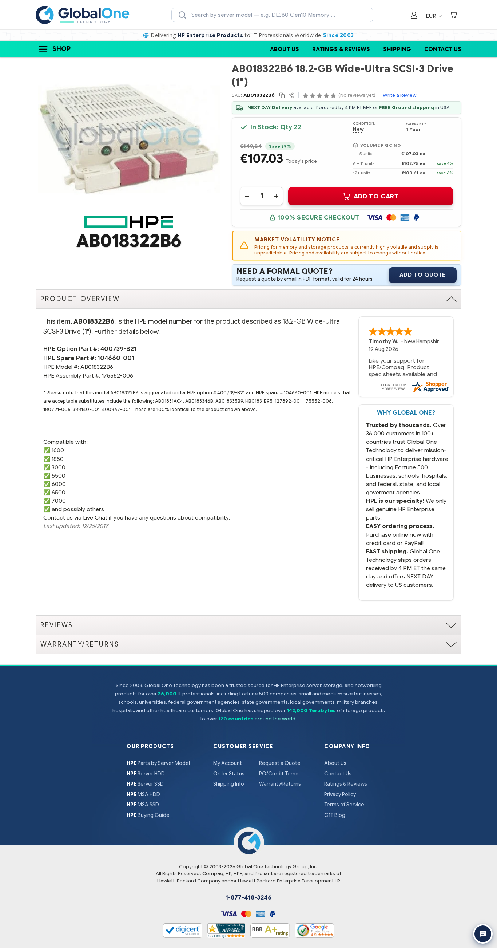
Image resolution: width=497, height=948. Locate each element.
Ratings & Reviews (341, 49)
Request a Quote (280, 763)
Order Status (228, 773)
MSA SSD (143, 804)
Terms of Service (344, 804)
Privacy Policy (340, 794)
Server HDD (146, 773)
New (358, 129)
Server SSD (145, 784)
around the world (275, 719)
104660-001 (116, 358)
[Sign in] (414, 16)
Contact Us (442, 49)
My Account (227, 763)
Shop (61, 49)
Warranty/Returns (280, 784)
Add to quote (422, 275)
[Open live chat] (483, 934)
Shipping (397, 49)
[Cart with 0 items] (453, 16)
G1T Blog (334, 815)
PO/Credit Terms (279, 773)
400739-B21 (118, 349)
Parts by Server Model (158, 763)
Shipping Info (228, 784)
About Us (284, 49)
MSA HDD (143, 794)
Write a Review (399, 95)
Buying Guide (148, 815)
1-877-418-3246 (248, 897)
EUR (432, 15)
